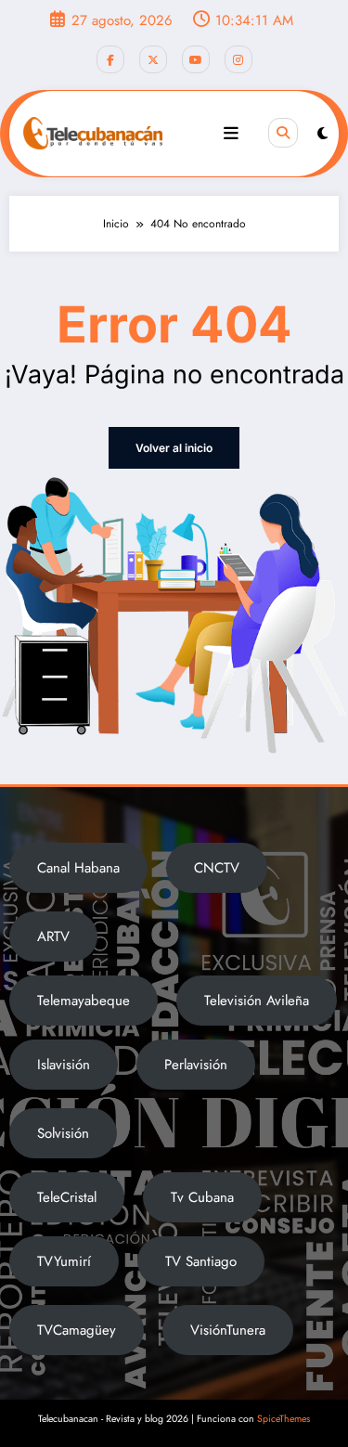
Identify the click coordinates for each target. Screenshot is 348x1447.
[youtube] (196, 59)
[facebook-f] (110, 59)
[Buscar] (283, 133)
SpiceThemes (283, 1419)
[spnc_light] (322, 133)
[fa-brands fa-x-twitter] (153, 59)
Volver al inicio (174, 448)
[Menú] (231, 133)
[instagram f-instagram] (238, 59)
